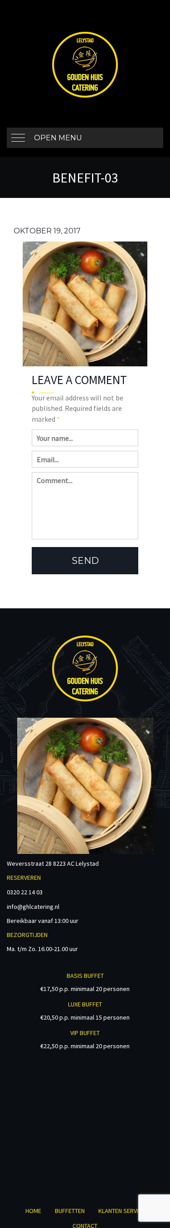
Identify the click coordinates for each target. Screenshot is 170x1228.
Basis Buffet (85, 976)
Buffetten (70, 1211)
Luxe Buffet (85, 1004)
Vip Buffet (85, 1033)
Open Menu (58, 137)
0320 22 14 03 (25, 892)
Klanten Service (121, 1211)
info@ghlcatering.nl (33, 907)
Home (33, 1211)
